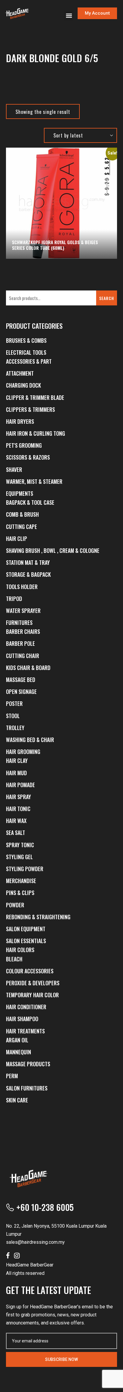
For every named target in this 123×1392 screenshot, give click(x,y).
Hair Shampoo (22, 1019)
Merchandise (21, 881)
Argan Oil (17, 1040)
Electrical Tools (26, 352)
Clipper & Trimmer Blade (35, 397)
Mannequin (18, 1052)
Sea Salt (15, 832)
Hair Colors (20, 950)
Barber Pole (20, 643)
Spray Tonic (20, 845)
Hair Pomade (20, 785)
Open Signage (21, 691)
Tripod (14, 598)
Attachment (20, 373)
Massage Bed (20, 679)
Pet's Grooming (24, 445)
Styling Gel (19, 857)
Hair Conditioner (26, 1007)
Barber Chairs (23, 631)
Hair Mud (16, 773)
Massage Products (28, 1064)
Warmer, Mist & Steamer (34, 481)
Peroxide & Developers (32, 983)
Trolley (15, 728)
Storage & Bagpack (28, 574)
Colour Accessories (29, 971)
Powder (15, 905)
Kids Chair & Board (28, 667)
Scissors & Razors (28, 457)
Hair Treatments (25, 1031)
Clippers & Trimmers (30, 409)
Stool (13, 716)
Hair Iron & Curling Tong (35, 433)
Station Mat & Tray (28, 562)
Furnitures (19, 622)
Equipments (19, 493)
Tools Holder (22, 587)
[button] (69, 15)
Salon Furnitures (26, 1088)
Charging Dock (23, 385)
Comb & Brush (22, 514)
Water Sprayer (23, 610)
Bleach (14, 959)
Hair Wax (16, 821)
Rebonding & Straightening (38, 917)
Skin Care (17, 1100)
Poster (14, 703)
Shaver (14, 469)
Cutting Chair (22, 656)
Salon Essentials (26, 941)
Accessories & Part (29, 361)
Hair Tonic (18, 809)
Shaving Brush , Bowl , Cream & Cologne (52, 550)
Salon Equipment (25, 929)
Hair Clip (16, 538)
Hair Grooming (23, 751)
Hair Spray (18, 797)
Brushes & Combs (26, 340)
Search (106, 298)
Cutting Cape (21, 526)
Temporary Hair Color (32, 995)
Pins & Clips (20, 893)
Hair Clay (17, 760)
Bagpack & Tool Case (30, 502)
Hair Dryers (20, 421)
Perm (12, 1076)
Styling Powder (24, 869)
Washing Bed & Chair (30, 740)
